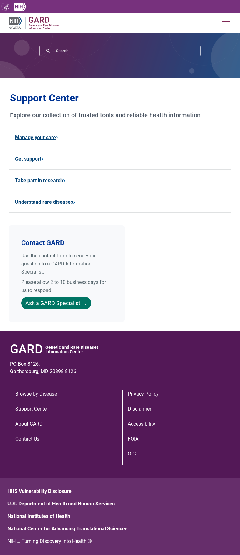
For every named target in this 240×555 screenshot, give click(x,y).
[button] (226, 23)
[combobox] (128, 51)
